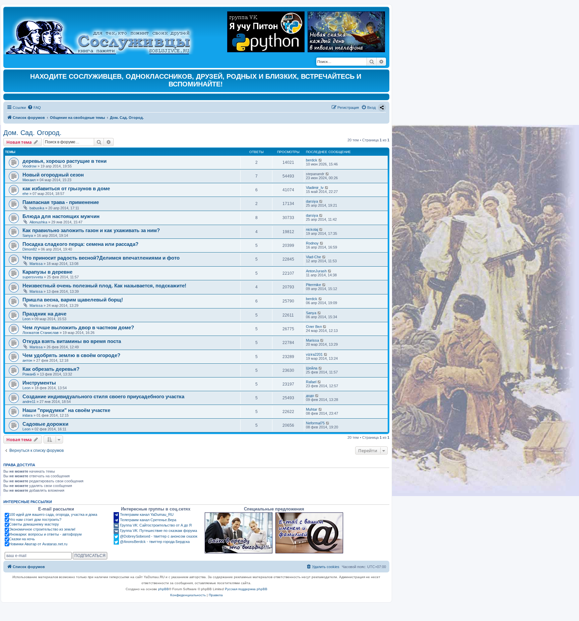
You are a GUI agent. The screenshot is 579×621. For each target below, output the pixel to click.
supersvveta (32, 277)
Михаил (29, 180)
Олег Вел (314, 327)
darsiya (312, 201)
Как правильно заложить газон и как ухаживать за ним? (91, 230)
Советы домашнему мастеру (34, 524)
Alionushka (38, 222)
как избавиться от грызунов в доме (66, 188)
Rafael (311, 382)
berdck (311, 160)
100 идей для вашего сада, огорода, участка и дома (53, 514)
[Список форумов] (103, 32)
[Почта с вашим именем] (309, 533)
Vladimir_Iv (315, 188)
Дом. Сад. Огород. (32, 132)
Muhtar (311, 409)
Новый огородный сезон (53, 175)
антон (27, 360)
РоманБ (29, 374)
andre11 (29, 402)
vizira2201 (314, 354)
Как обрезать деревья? (50, 369)
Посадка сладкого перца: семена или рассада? (80, 244)
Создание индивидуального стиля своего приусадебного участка (103, 396)
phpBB (163, 589)
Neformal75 (315, 423)
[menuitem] (34, 108)
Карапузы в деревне (47, 272)
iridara (27, 415)
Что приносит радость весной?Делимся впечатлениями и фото (101, 258)
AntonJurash (316, 271)
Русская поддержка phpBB (246, 589)
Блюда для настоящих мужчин (61, 216)
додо (310, 396)
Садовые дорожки (45, 424)
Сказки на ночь (22, 539)
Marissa (36, 264)
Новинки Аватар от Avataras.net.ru (38, 544)
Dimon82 (29, 249)
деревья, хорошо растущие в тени (64, 161)
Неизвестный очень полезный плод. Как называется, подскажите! (104, 285)
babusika (36, 208)
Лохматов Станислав (40, 333)
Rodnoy (312, 243)
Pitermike (313, 285)
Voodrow (29, 166)
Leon (26, 319)
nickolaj (312, 229)
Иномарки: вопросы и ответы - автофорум (45, 534)
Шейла (311, 368)
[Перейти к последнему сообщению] (320, 160)
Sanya (27, 235)
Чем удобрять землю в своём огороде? (71, 355)
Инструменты (39, 383)
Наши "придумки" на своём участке (66, 410)
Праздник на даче (44, 314)
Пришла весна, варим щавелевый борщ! (72, 299)
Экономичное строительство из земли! (42, 529)
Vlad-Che (313, 257)
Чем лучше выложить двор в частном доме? (78, 327)
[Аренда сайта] (238, 533)
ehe (25, 194)
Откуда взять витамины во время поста (71, 341)
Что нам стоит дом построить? (35, 520)
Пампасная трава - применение (60, 202)
